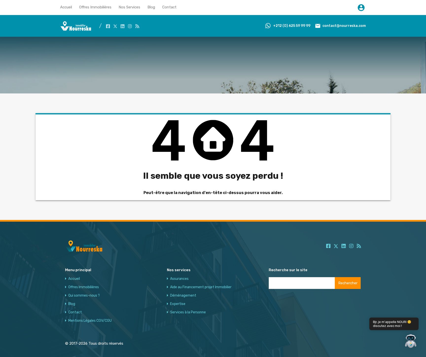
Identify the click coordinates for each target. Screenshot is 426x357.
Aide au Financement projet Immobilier (200, 287)
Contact (169, 7)
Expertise (177, 304)
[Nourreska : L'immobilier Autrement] (76, 29)
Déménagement (183, 295)
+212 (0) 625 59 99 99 (291, 26)
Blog (151, 7)
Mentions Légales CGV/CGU (90, 320)
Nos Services (129, 7)
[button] (411, 342)
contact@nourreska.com (344, 26)
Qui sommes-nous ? (84, 295)
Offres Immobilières (95, 7)
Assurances (179, 279)
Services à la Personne (188, 312)
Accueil (66, 7)
